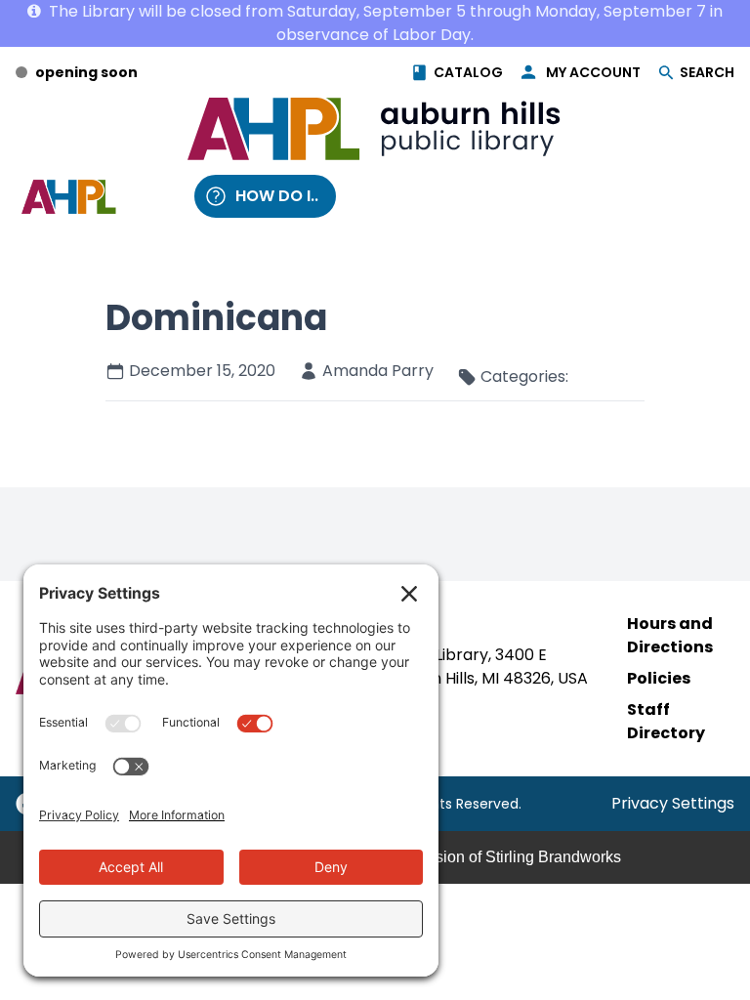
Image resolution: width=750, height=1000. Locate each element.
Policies (658, 678)
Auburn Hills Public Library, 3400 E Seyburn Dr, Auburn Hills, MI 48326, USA (440, 666)
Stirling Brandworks (553, 857)
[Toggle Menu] (153, 196)
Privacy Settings (672, 803)
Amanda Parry (378, 370)
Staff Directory (666, 721)
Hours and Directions (670, 635)
